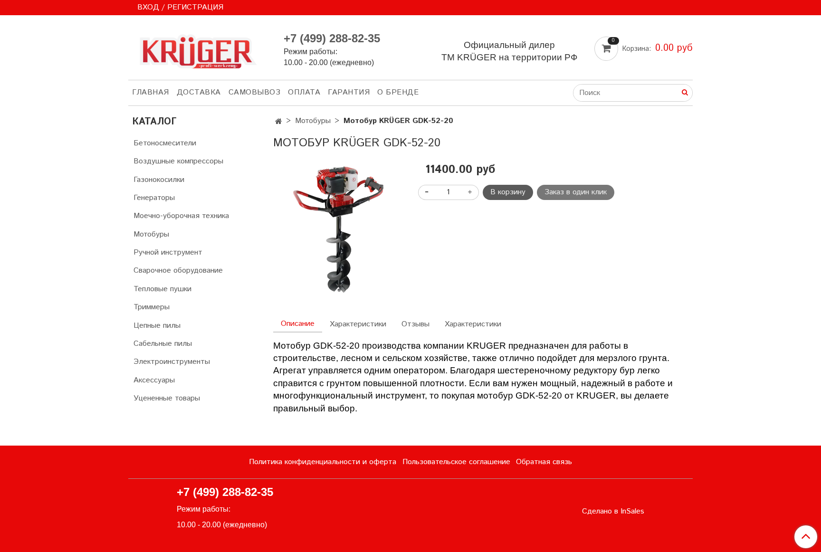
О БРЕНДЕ (398, 92)
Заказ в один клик (575, 192)
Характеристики (358, 324)
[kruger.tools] (198, 49)
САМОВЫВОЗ (255, 92)
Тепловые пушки (162, 289)
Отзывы (415, 324)
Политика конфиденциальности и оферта (322, 462)
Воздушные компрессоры (178, 161)
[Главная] (278, 121)
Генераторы (154, 197)
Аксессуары (154, 380)
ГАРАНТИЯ (349, 92)
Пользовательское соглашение (456, 462)
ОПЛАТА (304, 92)
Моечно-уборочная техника (181, 215)
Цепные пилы (157, 325)
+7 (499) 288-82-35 (332, 38)
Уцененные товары (167, 398)
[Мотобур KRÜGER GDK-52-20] (338, 228)
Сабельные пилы (163, 343)
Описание (298, 323)
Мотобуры (313, 120)
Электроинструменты (172, 361)
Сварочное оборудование (178, 270)
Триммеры (152, 307)
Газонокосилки (159, 179)
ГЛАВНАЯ (150, 92)
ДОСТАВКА (199, 92)
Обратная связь (544, 462)
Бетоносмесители (165, 143)
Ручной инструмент (168, 252)
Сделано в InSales (613, 511)
